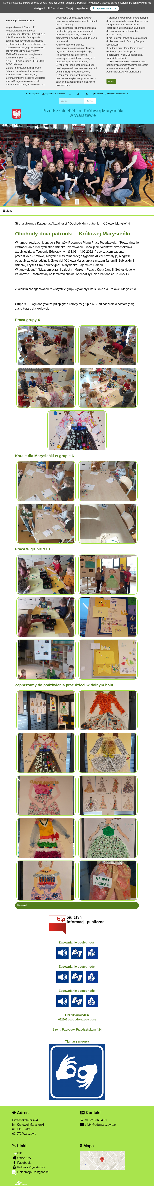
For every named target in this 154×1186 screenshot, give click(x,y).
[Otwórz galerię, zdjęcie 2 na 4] (108, 481)
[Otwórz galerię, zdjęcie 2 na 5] (108, 345)
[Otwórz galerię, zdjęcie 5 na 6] (46, 659)
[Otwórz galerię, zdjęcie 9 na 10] (46, 880)
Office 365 (24, 1158)
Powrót (22, 905)
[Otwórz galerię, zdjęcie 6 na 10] (108, 795)
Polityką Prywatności (88, 2)
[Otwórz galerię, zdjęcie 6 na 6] (108, 659)
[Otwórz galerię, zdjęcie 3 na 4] (46, 523)
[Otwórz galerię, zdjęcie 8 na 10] (108, 838)
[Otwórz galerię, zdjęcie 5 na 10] (46, 795)
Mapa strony (50, 94)
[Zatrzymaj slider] (77, 202)
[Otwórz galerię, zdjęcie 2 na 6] (108, 574)
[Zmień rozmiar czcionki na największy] (86, 94)
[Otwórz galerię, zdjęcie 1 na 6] (46, 574)
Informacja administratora (117, 94)
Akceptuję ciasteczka (104, 8)
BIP (19, 1153)
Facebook (24, 1162)
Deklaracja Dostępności (33, 1172)
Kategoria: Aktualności (52, 223)
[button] (4, 165)
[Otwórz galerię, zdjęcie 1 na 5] (46, 345)
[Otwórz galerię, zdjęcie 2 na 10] (108, 710)
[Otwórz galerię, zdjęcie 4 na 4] (108, 523)
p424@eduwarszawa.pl (100, 1124)
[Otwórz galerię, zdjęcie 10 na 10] (108, 880)
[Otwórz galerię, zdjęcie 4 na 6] (108, 617)
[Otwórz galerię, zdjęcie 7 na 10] (46, 838)
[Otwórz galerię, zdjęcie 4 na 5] (108, 388)
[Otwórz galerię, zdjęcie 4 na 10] (108, 753)
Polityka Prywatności (31, 1167)
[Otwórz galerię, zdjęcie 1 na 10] (46, 710)
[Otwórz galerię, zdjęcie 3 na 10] (46, 753)
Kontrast (99, 94)
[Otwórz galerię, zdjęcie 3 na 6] (46, 617)
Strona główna (34, 94)
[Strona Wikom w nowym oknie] (21, 1183)
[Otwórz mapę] (102, 1160)
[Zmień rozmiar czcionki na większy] (78, 94)
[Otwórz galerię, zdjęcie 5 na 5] (77, 430)
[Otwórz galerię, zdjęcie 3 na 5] (46, 388)
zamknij (111, 81)
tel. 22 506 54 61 (95, 1120)
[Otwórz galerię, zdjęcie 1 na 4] (46, 481)
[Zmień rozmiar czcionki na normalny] (70, 94)
